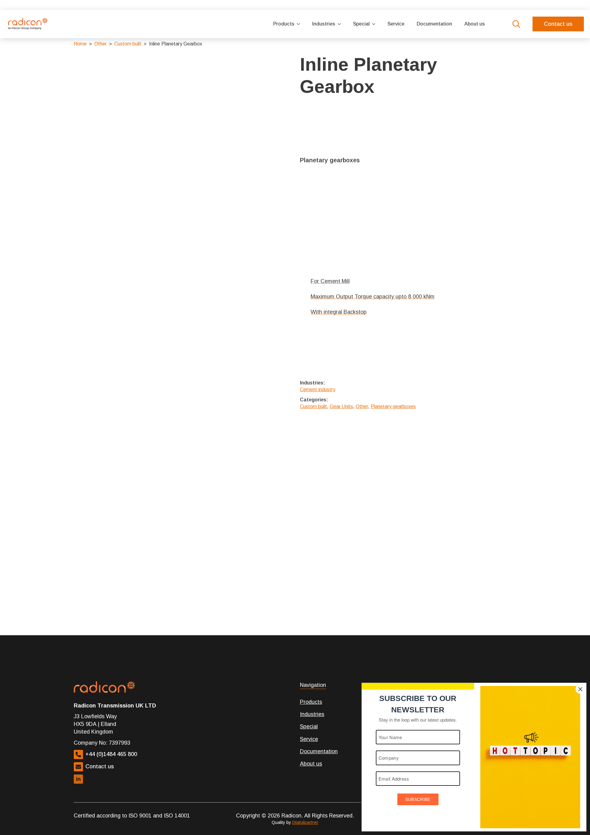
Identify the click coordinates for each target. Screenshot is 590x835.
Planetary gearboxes (393, 406)
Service (395, 23)
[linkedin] (78, 779)
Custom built (127, 43)
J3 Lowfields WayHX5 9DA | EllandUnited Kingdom (95, 724)
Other (100, 43)
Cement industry (317, 389)
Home (80, 43)
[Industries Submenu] (341, 24)
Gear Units (341, 406)
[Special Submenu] (375, 24)
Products (283, 23)
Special (361, 23)
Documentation (434, 23)
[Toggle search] (516, 24)
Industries (323, 23)
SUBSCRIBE (418, 799)
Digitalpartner (305, 822)
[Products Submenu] (300, 24)
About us (474, 23)
